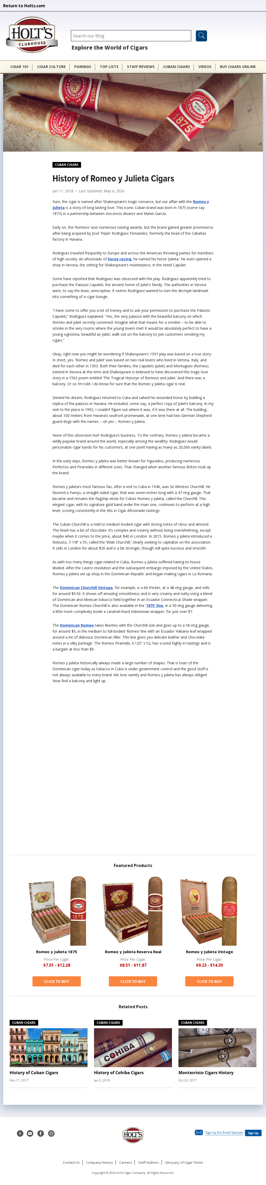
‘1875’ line (154, 605)
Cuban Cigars (176, 66)
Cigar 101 (19, 66)
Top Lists (109, 66)
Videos (204, 66)
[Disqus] (133, 771)
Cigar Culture (51, 66)
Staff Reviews (141, 66)
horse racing (119, 258)
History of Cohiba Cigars (119, 1072)
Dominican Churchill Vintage (86, 587)
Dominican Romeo (77, 625)
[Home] (34, 35)
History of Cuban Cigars (34, 1072)
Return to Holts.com (24, 6)
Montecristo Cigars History (206, 1072)
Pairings (82, 66)
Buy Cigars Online (238, 66)
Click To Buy (56, 981)
